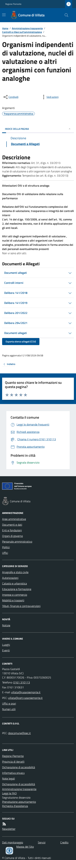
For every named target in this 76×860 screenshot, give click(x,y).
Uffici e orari (9, 703)
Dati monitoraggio (12, 842)
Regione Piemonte (13, 4)
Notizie (6, 625)
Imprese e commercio (14, 595)
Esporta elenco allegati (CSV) (21, 341)
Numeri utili (9, 709)
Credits (64, 842)
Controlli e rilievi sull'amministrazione (22, 32)
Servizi (41, 842)
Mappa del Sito (25, 847)
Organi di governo (12, 536)
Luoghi (6, 645)
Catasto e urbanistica (14, 583)
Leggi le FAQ (9, 793)
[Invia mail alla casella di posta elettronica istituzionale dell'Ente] (25, 692)
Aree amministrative (14, 519)
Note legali (8, 778)
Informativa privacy (13, 773)
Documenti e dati (12, 525)
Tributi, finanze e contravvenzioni (21, 606)
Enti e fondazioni (12, 530)
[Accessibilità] (9, 850)
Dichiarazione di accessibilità (18, 767)
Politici (6, 547)
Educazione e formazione (16, 589)
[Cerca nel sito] (65, 15)
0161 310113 (21, 682)
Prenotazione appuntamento (19, 802)
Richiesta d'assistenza (15, 806)
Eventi (6, 650)
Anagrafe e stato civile (15, 572)
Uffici (5, 553)
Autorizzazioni (10, 578)
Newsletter (8, 829)
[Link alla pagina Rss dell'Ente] (4, 824)
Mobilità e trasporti (13, 600)
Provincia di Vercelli (13, 761)
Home (5, 28)
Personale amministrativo (17, 541)
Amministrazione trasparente (27, 28)
